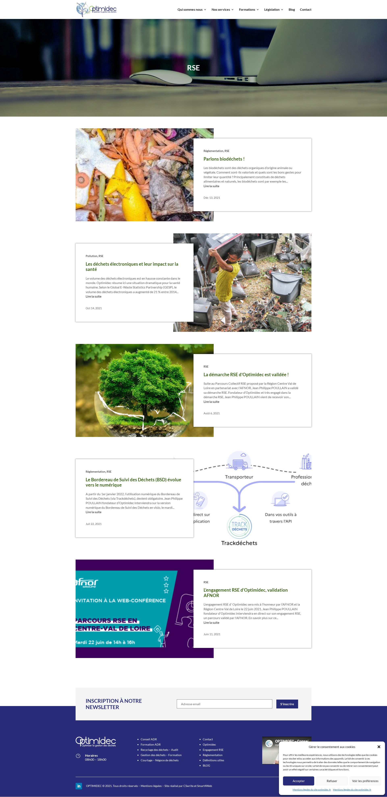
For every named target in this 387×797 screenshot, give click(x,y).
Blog (292, 9)
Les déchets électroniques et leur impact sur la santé (132, 266)
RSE (227, 151)
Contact (305, 9)
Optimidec (209, 744)
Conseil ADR (149, 739)
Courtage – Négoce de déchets (160, 760)
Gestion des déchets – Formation (161, 755)
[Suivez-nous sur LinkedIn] (79, 786)
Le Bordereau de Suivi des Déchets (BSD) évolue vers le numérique (133, 482)
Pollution (91, 256)
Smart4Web (204, 786)
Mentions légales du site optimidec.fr (312, 789)
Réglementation (213, 151)
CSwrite (188, 786)
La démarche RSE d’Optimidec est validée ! (246, 374)
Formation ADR (151, 744)
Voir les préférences (365, 781)
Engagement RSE (213, 749)
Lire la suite (211, 186)
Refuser (332, 781)
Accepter (299, 781)
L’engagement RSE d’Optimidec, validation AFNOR (246, 592)
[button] (379, 747)
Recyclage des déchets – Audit (159, 749)
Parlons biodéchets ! (224, 159)
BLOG (206, 765)
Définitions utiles (213, 760)
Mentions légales (151, 786)
